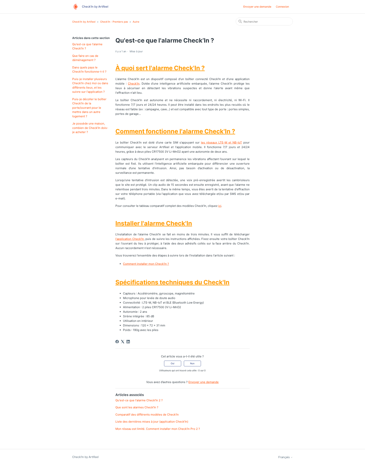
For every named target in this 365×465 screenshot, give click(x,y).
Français (284, 457)
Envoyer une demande (257, 6)
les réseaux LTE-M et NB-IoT (221, 142)
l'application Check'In (129, 239)
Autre (136, 21)
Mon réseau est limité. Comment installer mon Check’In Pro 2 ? (157, 429)
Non (192, 363)
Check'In (134, 83)
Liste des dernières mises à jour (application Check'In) (151, 421)
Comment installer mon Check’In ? (146, 264)
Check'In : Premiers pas (114, 21)
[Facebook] (117, 341)
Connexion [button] (282, 6)
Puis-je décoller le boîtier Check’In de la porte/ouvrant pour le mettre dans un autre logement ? (89, 107)
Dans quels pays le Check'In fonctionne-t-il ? (89, 70)
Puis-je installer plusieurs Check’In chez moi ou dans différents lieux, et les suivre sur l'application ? (90, 85)
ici (219, 206)
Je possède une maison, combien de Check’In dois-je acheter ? (90, 128)
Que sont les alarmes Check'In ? (136, 407)
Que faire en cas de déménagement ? (85, 58)
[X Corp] (122, 341)
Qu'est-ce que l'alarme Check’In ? (87, 46)
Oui (172, 363)
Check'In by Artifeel (83, 21)
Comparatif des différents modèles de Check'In (147, 414)
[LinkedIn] (128, 341)
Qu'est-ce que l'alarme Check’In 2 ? (139, 400)
